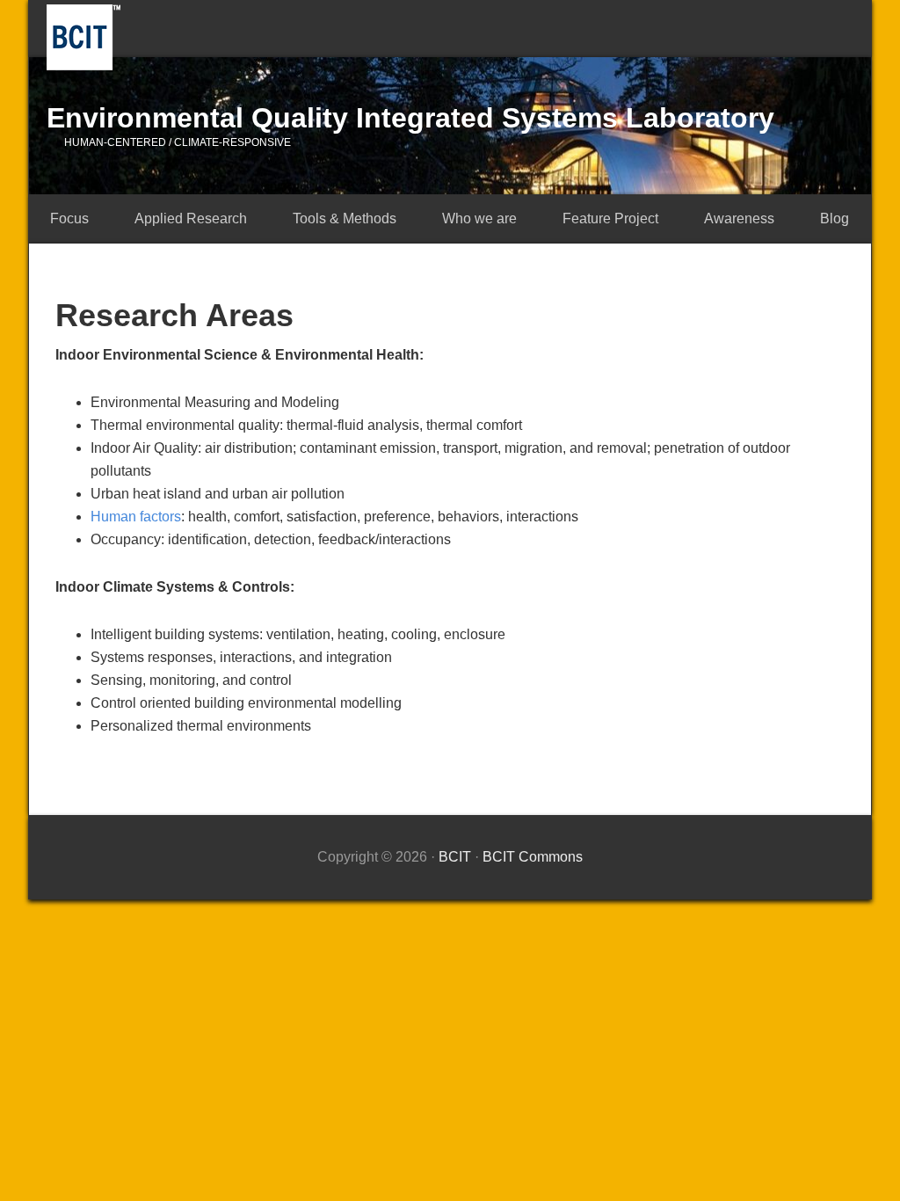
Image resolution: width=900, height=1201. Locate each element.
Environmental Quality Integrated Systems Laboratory (410, 118)
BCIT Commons (533, 856)
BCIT (83, 37)
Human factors (136, 516)
